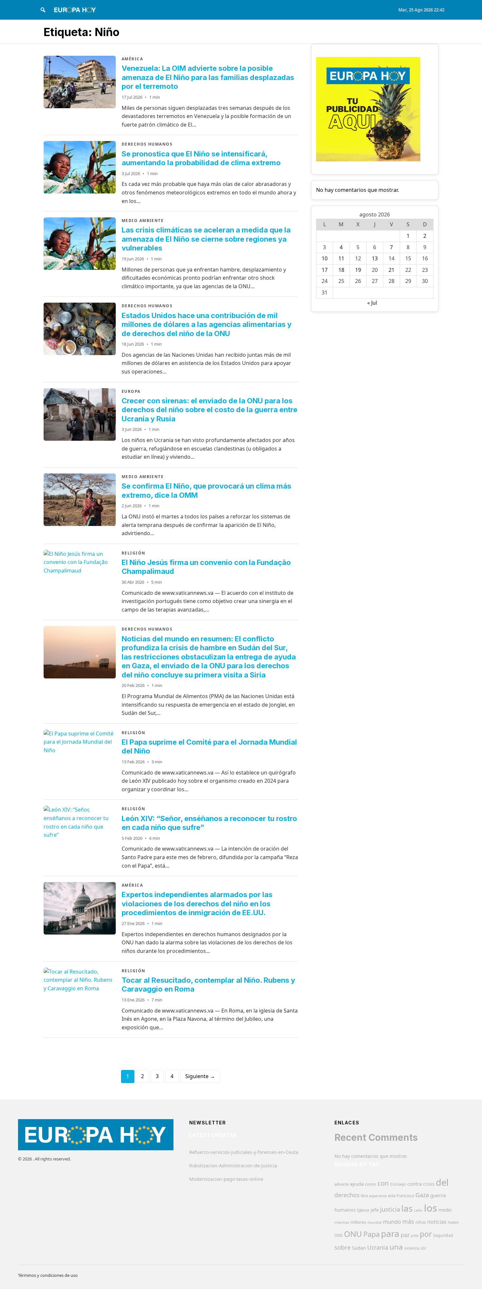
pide (414, 1235)
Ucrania (377, 1247)
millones (358, 1222)
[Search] (43, 10)
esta (391, 1195)
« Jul (372, 302)
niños (420, 1222)
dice (364, 1195)
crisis (428, 1184)
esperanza (378, 1195)
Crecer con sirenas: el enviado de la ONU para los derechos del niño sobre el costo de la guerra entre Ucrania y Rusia (209, 409)
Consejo (398, 1184)
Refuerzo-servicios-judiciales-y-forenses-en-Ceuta (243, 1152)
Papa (371, 1234)
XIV (423, 1248)
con (383, 1183)
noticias (437, 1221)
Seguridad (443, 1235)
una (396, 1247)
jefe (375, 1210)
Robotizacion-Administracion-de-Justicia (233, 1165)
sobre (342, 1247)
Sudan (359, 1247)
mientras (341, 1222)
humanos (345, 1209)
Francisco (405, 1195)
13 (375, 258)
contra (414, 1183)
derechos (346, 1195)
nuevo (453, 1222)
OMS (338, 1235)
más (408, 1221)
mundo (392, 1221)
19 (358, 269)
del (442, 1182)
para (390, 1233)
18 (341, 269)
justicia (390, 1209)
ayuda (357, 1183)
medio (445, 1210)
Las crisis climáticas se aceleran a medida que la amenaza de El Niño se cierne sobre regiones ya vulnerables (206, 239)
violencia (411, 1248)
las (407, 1208)
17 (325, 269)
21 (391, 269)
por (426, 1234)
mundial (375, 1222)
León (418, 1210)
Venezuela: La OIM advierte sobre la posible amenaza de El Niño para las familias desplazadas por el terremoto (208, 77)
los (430, 1208)
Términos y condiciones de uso (48, 1275)
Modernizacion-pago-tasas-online (226, 1179)
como (370, 1184)
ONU (353, 1233)
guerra (438, 1195)
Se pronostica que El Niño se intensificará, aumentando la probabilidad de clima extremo (201, 158)
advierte (341, 1184)
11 (341, 258)
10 (325, 258)
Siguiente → (200, 1076)
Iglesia (363, 1210)
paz (405, 1235)
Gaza (422, 1195)
